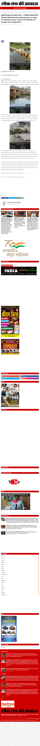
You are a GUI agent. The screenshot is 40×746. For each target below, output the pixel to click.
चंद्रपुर (5, 11)
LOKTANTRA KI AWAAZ (20, 8)
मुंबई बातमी (20, 592)
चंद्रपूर (20, 566)
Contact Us (37, 718)
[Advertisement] (20, 33)
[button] (2, 41)
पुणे (20, 584)
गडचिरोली (20, 562)
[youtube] (10, 376)
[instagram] (29, 378)
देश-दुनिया (20, 570)
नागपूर (20, 578)
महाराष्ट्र (20, 588)
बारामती (20, 586)
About (32, 718)
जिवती (20, 568)
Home (2, 11)
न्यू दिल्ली (20, 582)
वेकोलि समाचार (20, 594)
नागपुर (20, 576)
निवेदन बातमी (20, 580)
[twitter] (10, 378)
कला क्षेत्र (20, 558)
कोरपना (20, 560)
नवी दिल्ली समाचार (20, 574)
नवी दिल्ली (20, 572)
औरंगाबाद (20, 556)
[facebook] (29, 376)
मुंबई (20, 590)
